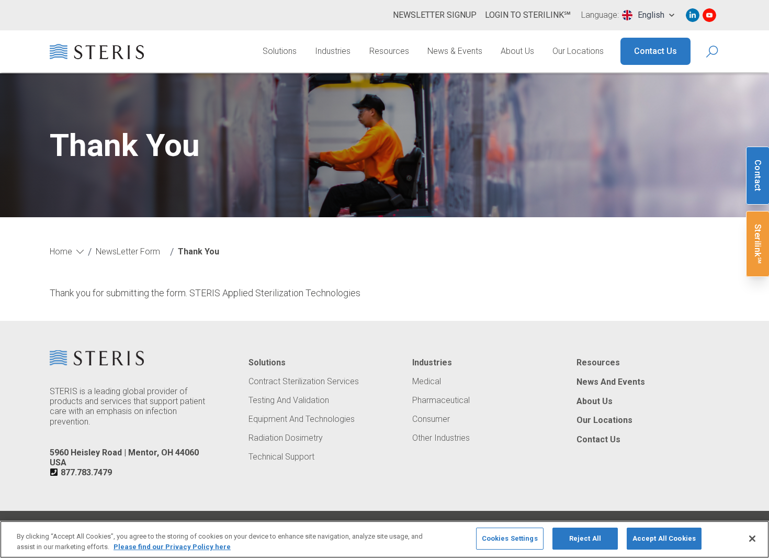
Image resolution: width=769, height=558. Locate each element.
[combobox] (648, 15)
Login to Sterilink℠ (528, 15)
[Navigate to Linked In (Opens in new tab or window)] (692, 15)
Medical (426, 381)
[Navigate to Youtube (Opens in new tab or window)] (709, 15)
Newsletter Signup (435, 15)
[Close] (752, 538)
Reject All (585, 538)
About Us (517, 51)
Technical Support (281, 457)
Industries (332, 51)
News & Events (454, 51)
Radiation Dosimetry (285, 438)
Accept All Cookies (664, 538)
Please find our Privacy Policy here (172, 547)
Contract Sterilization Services (303, 381)
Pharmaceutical (441, 400)
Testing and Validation (288, 400)
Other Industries (441, 438)
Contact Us (655, 51)
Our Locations (578, 51)
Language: (600, 15)
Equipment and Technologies (301, 419)
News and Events (610, 382)
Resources (389, 51)
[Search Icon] (712, 51)
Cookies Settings (510, 538)
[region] (384, 539)
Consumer (431, 419)
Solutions (280, 51)
